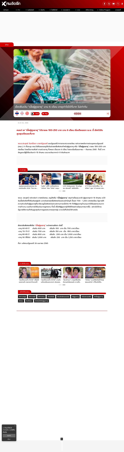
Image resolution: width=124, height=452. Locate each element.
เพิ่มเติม (5, 432)
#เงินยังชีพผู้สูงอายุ (41, 301)
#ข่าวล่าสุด (22, 297)
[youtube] (113, 3)
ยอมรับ (9, 435)
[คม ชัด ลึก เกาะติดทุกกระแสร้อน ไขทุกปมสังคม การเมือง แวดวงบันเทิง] (62, 4)
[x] (109, 3)
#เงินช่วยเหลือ (86, 297)
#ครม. (21, 301)
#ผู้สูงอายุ (75, 297)
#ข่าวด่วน (41, 297)
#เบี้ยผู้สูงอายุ (98, 297)
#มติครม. (29, 301)
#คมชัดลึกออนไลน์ (63, 297)
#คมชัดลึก (51, 297)
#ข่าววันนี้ (32, 297)
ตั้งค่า (9, 439)
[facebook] (104, 3)
